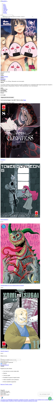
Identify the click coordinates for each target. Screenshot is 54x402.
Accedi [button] (4, 11)
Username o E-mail (5, 359)
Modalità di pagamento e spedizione (16, 399)
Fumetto (5, 8)
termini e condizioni (37, 16)
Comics (4, 7)
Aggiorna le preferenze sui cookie (30, 400)
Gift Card (5, 10)
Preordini (5, 12)
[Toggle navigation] (7, 1)
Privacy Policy (14, 400)
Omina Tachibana (4, 76)
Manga (4, 5)
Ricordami (4, 363)
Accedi (2, 366)
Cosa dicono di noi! (5, 399)
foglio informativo (28, 16)
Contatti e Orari (8, 400)
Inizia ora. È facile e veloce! (6, 384)
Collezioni (5, 9)
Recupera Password (5, 364)
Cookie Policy (20, 400)
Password (3, 361)
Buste (4, 4)
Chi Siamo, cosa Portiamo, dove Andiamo (32, 399)
